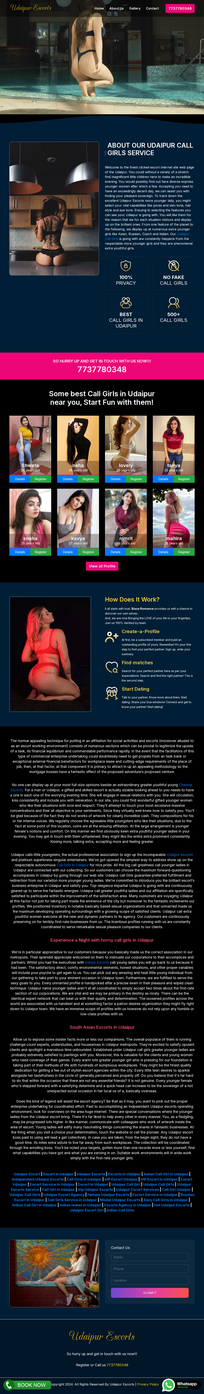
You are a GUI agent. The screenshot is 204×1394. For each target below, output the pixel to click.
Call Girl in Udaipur (58, 1189)
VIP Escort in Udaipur (159, 1179)
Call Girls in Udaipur (73, 865)
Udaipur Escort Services (137, 1189)
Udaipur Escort (27, 1174)
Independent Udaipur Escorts (38, 1179)
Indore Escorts (97, 962)
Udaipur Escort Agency (63, 1195)
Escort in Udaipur (58, 1174)
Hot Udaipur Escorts (172, 1205)
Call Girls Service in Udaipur (72, 1200)
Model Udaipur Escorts (120, 1200)
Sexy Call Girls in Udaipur (165, 1200)
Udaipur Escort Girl (87, 1210)
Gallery (134, 8)
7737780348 (180, 8)
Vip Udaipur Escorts (95, 1189)
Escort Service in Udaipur (52, 1184)
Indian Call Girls (120, 1210)
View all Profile (102, 566)
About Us (116, 8)
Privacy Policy (148, 1384)
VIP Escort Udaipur (121, 1179)
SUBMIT (150, 1293)
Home (99, 8)
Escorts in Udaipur (124, 1174)
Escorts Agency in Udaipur (127, 1205)
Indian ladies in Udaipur (80, 1205)
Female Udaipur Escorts (108, 1195)
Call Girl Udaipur (176, 1189)
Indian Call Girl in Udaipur (166, 1174)
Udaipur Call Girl (125, 1184)
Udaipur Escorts (91, 1174)
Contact (152, 8)
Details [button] (20, 479)
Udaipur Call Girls (158, 1184)
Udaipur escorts (180, 855)
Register (41, 479)
